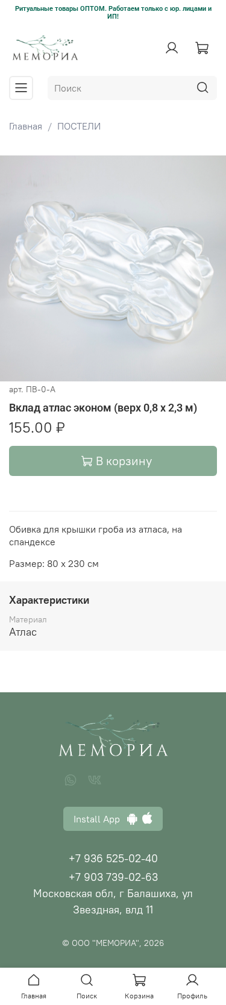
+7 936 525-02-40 (113, 858)
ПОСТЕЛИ (79, 126)
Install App (100, 819)
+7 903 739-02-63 (113, 877)
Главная (25, 126)
